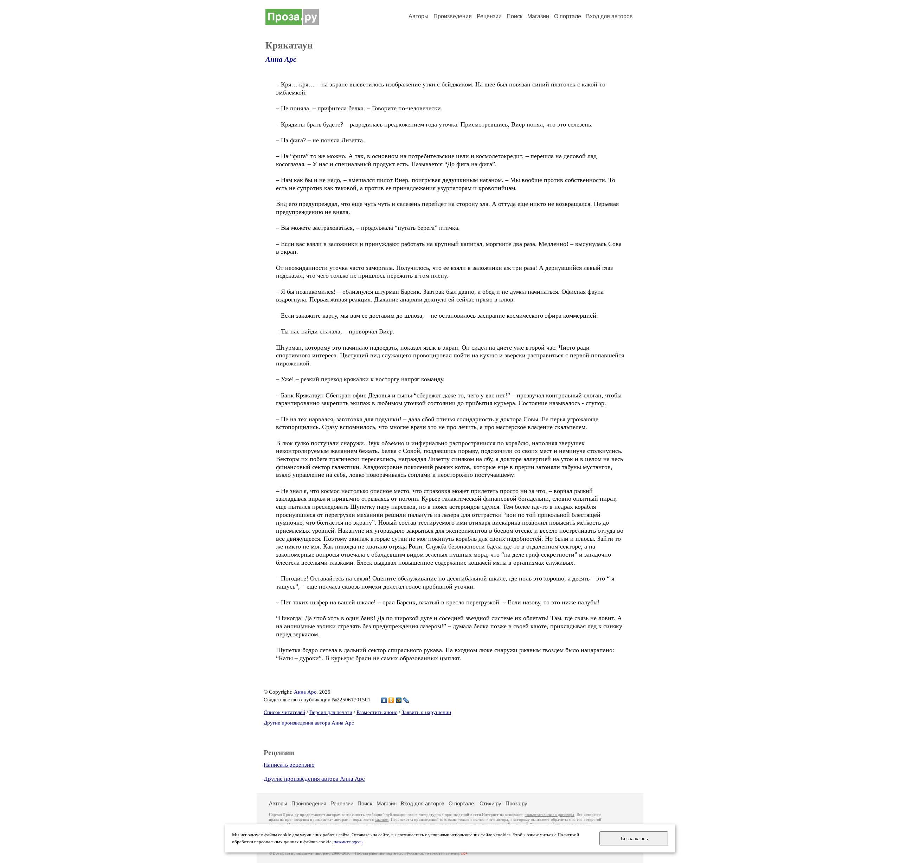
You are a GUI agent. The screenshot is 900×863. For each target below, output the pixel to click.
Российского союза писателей (433, 853)
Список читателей (284, 712)
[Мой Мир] (399, 700)
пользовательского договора (549, 815)
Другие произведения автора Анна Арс (309, 723)
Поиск (514, 16)
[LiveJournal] (406, 700)
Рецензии (489, 16)
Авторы (419, 16)
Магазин (538, 16)
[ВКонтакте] (384, 700)
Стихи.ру (490, 803)
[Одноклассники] (391, 700)
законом (381, 820)
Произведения (452, 16)
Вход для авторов (609, 16)
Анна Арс (280, 59)
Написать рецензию (289, 764)
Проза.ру (516, 803)
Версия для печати (330, 712)
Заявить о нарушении (426, 712)
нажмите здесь (348, 841)
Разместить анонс (376, 712)
